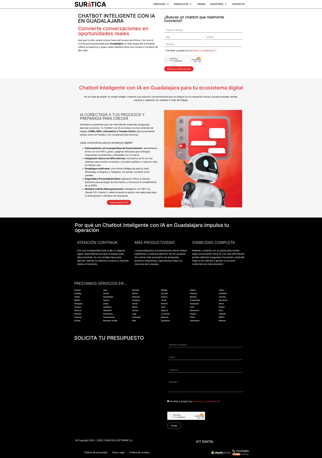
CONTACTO (238, 4)
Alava (221, 303)
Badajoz (193, 297)
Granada (135, 290)
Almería (77, 290)
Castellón (223, 293)
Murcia (135, 293)
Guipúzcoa (194, 303)
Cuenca (164, 297)
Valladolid (107, 310)
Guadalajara (108, 297)
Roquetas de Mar (110, 320)
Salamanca (194, 310)
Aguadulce (165, 320)
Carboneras (195, 320)
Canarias (78, 317)
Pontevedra (108, 314)
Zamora (135, 310)
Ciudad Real (195, 300)
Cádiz (221, 290)
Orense (193, 314)
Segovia (164, 310)
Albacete (136, 297)
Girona (134, 303)
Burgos (222, 307)
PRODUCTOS (181, 4)
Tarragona (78, 303)
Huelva (193, 290)
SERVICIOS (159, 4)
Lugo (134, 314)
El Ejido (77, 320)
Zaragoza (136, 300)
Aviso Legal (118, 452)
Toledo (77, 297)
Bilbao (134, 307)
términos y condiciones (202, 50)
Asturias (77, 314)
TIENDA (201, 4)
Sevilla (106, 293)
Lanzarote (136, 317)
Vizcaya (77, 307)
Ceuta (192, 317)
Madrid (77, 300)
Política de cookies (139, 452)
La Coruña (165, 314)
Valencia (193, 293)
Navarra (164, 303)
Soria (163, 307)
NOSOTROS (216, 4)
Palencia (77, 310)
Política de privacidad (95, 452)
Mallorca (164, 317)
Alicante (164, 293)
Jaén (105, 290)
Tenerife (222, 314)
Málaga (164, 290)
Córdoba (77, 293)
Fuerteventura (109, 317)
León (192, 307)
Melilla (222, 317)
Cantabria (107, 307)
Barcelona (223, 300)
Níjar (134, 320)
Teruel (163, 300)
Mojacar (222, 320)
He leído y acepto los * (191, 50)
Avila (221, 310)
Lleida (105, 303)
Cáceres (222, 297)
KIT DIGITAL (205, 441)
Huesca (106, 300)
